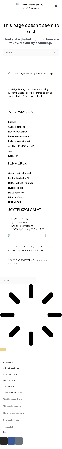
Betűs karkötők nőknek (20, 183)
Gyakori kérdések (17, 126)
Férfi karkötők (15, 197)
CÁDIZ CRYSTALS (25, 260)
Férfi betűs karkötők (18, 178)
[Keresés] (3, 349)
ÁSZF (11, 151)
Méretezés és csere (18, 136)
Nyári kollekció (15, 187)
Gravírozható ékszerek (19, 173)
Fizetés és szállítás (17, 131)
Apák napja (8, 362)
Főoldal (12, 122)
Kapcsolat (13, 155)
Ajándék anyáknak (11, 368)
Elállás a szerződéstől (19, 141)
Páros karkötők (16, 192)
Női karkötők (15, 202)
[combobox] (18, 280)
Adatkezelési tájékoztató (21, 146)
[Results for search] (31, 315)
